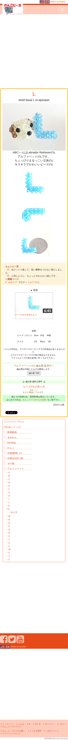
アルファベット (15, 468)
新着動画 (12, 432)
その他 (10, 463)
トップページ (8, 724)
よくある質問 (35, 731)
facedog (11, 442)
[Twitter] (12, 641)
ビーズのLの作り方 (34, 386)
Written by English (58, 2)
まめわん (12, 437)
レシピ (21, 724)
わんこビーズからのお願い (35, 400)
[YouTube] (20, 641)
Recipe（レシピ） (14, 427)
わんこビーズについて (11, 726)
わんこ (10, 447)
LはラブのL (34, 282)
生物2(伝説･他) (15, 458)
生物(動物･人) (14, 453)
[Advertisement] (34, 51)
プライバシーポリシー (11, 733)
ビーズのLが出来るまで (26, 315)
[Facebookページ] (4, 641)
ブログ (62, 724)
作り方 (14, 512)
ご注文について (52, 731)
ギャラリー (50, 724)
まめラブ (12, 282)
